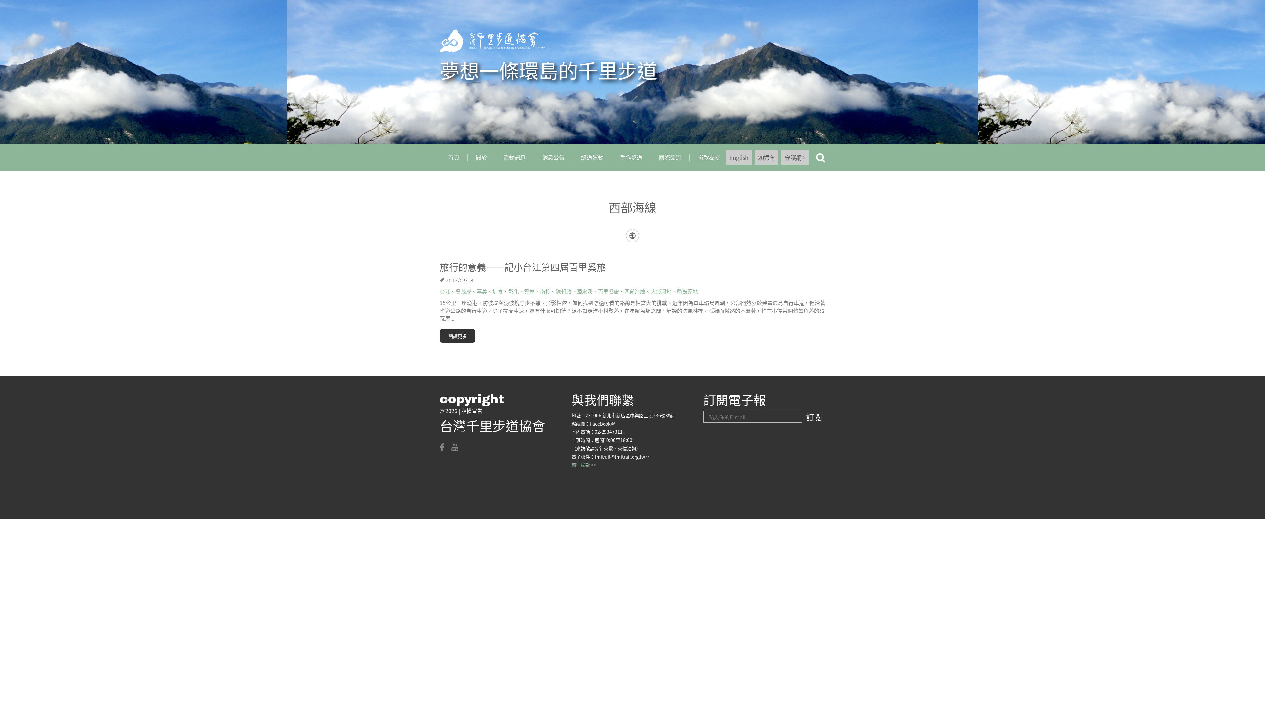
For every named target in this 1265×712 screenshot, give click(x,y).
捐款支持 (704, 159)
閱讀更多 (457, 336)
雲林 (529, 291)
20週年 (766, 157)
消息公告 (553, 157)
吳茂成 (463, 291)
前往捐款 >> (584, 464)
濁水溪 (585, 291)
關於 (481, 157)
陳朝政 (564, 291)
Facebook (602, 423)
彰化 (513, 291)
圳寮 (497, 291)
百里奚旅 (608, 291)
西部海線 (634, 291)
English (738, 157)
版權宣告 (471, 411)
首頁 (453, 157)
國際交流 (670, 157)
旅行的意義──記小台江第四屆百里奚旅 (523, 267)
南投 (545, 291)
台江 (445, 291)
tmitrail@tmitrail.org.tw (622, 456)
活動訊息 (514, 157)
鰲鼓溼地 (687, 291)
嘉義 (482, 291)
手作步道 (631, 157)
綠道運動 (592, 157)
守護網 (797, 159)
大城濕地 (661, 291)
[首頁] (492, 40)
